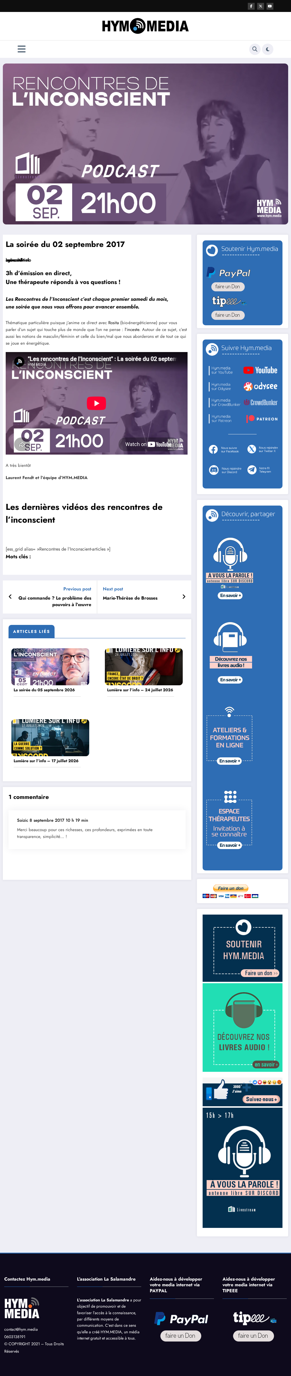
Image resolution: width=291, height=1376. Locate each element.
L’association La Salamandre (103, 1300)
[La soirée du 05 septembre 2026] (50, 666)
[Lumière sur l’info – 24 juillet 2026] (144, 666)
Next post (113, 589)
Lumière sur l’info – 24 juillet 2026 (140, 690)
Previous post (77, 589)
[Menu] (21, 49)
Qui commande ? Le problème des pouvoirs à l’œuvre (54, 601)
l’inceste (132, 329)
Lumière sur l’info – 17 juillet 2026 (46, 761)
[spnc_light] (267, 49)
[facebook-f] (251, 6)
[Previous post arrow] (10, 597)
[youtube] (270, 6)
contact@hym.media (21, 1329)
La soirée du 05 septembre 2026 (44, 690)
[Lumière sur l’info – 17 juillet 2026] (50, 737)
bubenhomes (18, 260)
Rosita (114, 323)
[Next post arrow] (184, 597)
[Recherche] (255, 49)
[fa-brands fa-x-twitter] (260, 6)
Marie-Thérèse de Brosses (130, 598)
